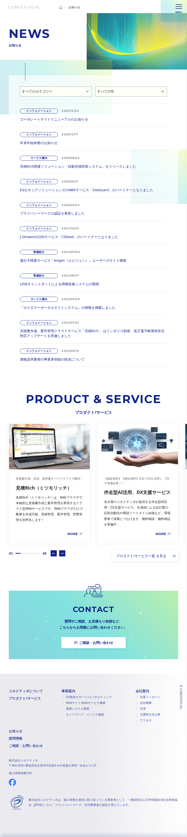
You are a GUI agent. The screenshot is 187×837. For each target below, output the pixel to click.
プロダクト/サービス (25, 698)
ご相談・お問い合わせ (26, 745)
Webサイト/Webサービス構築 (85, 703)
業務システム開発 (77, 709)
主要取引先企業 (150, 714)
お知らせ (15, 731)
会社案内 (142, 691)
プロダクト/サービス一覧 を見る (141, 555)
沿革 (143, 709)
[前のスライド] (54, 553)
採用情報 (15, 738)
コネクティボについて (26, 691)
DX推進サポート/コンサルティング (89, 697)
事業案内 (68, 691)
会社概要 (146, 703)
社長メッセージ (150, 697)
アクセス (146, 720)
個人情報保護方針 (20, 773)
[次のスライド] (62, 553)
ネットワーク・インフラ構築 (85, 714)
